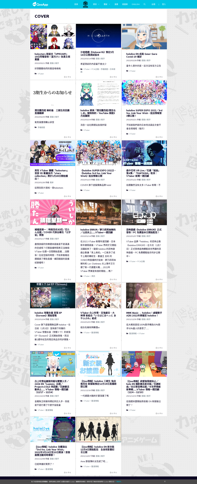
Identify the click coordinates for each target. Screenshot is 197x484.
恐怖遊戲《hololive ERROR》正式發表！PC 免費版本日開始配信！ (144, 231)
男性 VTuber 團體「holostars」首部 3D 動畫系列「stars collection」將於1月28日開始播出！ (52, 174)
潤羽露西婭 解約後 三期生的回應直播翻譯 (52, 112)
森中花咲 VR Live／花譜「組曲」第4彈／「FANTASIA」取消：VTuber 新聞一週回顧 (143, 173)
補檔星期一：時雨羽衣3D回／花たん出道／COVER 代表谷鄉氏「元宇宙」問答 (53, 232)
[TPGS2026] (85, 4)
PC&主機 (95, 69)
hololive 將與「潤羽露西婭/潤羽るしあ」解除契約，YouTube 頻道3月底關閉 (98, 113)
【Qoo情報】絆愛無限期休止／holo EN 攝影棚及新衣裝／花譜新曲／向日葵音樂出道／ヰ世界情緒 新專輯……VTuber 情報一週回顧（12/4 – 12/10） (143, 387)
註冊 (153, 4)
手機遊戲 (104, 69)
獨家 (105, 4)
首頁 (76, 4)
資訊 (95, 4)
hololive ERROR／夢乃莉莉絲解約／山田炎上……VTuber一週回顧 (98, 231)
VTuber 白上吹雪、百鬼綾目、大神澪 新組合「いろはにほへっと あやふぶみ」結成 (98, 315)
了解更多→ (118, 482)
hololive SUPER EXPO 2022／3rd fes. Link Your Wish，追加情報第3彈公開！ (144, 113)
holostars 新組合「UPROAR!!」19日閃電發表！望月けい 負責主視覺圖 (52, 57)
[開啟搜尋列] (145, 4)
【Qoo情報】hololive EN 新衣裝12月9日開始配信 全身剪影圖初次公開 (97, 449)
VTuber (41, 74)
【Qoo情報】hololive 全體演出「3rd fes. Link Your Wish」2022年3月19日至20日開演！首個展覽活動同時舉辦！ (52, 450)
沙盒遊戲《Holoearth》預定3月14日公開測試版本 (97, 53)
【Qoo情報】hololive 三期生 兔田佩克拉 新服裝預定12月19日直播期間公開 (98, 384)
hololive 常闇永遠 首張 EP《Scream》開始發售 (48, 314)
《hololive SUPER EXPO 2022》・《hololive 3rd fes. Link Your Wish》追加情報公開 (98, 173)
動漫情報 (95, 332)
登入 (164, 4)
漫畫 (116, 4)
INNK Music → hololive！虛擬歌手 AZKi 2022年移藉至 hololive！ (144, 314)
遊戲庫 (125, 4)
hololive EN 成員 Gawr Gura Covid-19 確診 (141, 55)
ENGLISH (136, 4)
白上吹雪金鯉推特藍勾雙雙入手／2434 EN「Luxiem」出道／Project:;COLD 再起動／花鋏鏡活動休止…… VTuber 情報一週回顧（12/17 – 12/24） (52, 387)
